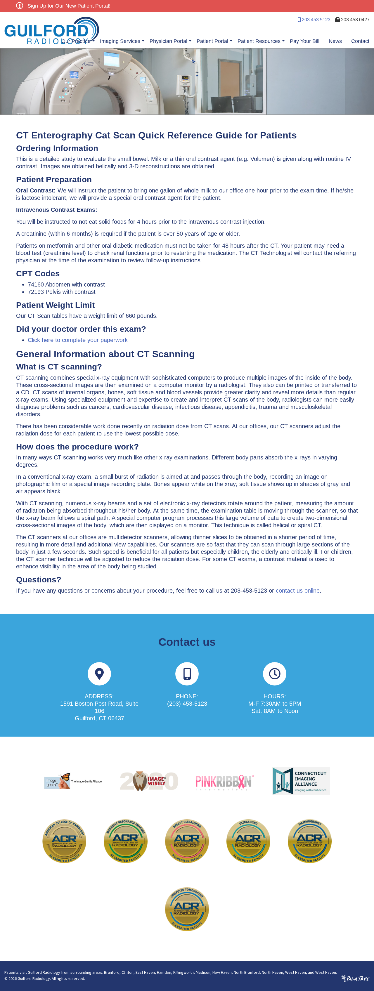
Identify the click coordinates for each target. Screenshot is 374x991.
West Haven (295, 972)
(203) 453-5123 (187, 703)
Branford (112, 972)
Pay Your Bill (304, 41)
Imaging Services (120, 41)
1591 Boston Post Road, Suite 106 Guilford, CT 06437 (99, 710)
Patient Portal (212, 41)
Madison (203, 972)
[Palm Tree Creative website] (355, 978)
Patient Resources (259, 41)
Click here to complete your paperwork (78, 340)
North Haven (272, 972)
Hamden (164, 972)
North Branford (247, 972)
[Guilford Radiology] (95, 30)
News (335, 41)
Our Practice (76, 41)
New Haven (222, 972)
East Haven (145, 972)
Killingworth (183, 972)
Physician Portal (168, 41)
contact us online (298, 590)
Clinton (128, 972)
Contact (360, 41)
